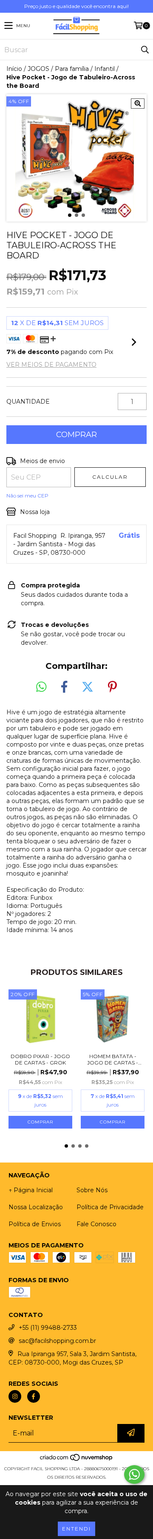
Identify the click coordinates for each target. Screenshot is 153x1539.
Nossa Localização (35, 1207)
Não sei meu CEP (27, 495)
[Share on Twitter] (87, 687)
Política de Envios (34, 1224)
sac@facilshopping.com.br (57, 1341)
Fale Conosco (96, 1224)
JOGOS (38, 69)
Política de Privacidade (110, 1207)
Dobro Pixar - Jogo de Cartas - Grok (40, 1059)
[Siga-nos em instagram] (14, 1396)
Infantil (104, 69)
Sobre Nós (92, 1190)
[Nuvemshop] (77, 1460)
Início (14, 69)
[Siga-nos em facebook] (33, 1396)
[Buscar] (144, 49)
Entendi (76, 1528)
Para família (72, 69)
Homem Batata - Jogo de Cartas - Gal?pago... (112, 1059)
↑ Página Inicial (30, 1190)
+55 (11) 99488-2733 (48, 1327)
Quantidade (28, 401)
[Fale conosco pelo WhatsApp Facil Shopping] (134, 1474)
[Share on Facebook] (64, 687)
